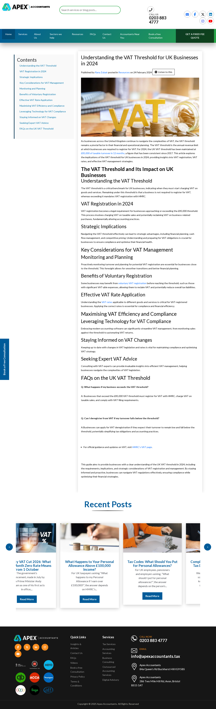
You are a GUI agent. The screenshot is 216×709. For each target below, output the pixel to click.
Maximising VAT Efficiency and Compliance (42, 105)
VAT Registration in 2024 (33, 71)
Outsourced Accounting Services (108, 670)
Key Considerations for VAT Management (42, 82)
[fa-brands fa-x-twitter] (202, 14)
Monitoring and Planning (32, 88)
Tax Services (109, 644)
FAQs (93, 34)
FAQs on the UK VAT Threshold (36, 128)
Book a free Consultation (156, 36)
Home (8, 34)
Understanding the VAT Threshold (38, 65)
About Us (37, 36)
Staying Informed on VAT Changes (38, 117)
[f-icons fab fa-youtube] (18, 654)
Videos (74, 662)
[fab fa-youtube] (210, 21)
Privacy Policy (77, 676)
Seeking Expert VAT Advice (34, 122)
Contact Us (107, 36)
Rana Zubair (101, 72)
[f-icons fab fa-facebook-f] (18, 647)
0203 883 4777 (157, 19)
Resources (124, 72)
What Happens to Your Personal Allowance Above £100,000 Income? (45, 565)
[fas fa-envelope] (187, 14)
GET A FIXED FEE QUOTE (195, 36)
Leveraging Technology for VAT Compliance (43, 111)
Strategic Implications (31, 77)
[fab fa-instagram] (202, 21)
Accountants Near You (130, 36)
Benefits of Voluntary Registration (38, 94)
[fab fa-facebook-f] (195, 14)
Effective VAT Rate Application (36, 100)
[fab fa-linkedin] (210, 14)
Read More (45, 599)
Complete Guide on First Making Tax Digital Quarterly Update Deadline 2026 (171, 565)
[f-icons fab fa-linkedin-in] (36, 647)
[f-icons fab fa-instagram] (45, 647)
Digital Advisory (110, 679)
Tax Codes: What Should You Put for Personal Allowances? (108, 564)
